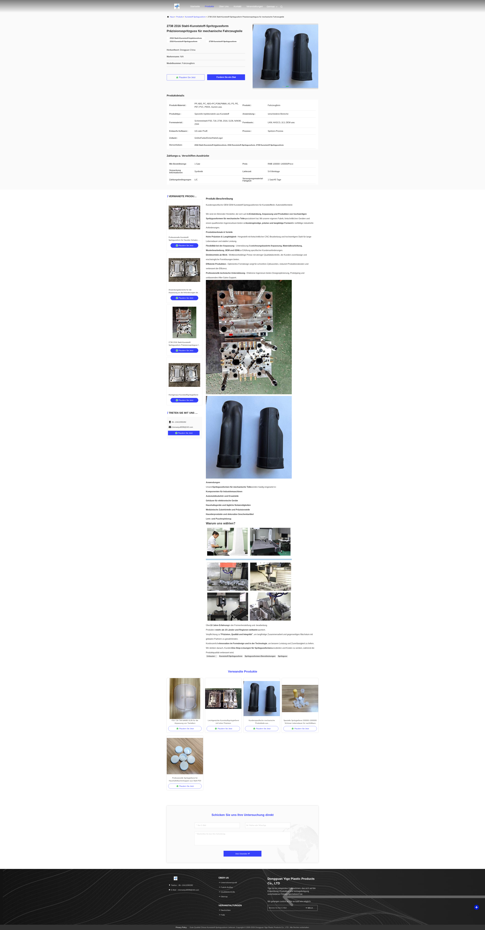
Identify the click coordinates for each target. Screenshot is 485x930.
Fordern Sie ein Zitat (226, 77)
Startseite (195, 6)
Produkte (209, 6)
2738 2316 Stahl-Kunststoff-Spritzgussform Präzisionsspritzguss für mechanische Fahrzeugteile (184, 345)
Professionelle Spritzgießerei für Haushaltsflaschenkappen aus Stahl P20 (185, 779)
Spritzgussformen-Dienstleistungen (260, 656)
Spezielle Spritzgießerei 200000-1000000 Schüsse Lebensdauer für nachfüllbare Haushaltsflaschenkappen (300, 722)
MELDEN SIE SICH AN (311, 908)
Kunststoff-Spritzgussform (195, 17)
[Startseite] (177, 6)
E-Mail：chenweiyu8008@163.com (185, 890)
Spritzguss (282, 656)
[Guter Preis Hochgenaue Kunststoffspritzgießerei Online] (184, 375)
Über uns (224, 6)
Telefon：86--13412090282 (182, 885)
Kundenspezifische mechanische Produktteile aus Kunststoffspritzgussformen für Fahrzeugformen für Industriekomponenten (262, 722)
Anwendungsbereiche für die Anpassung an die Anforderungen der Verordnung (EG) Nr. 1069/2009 (184, 292)
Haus (172, 17)
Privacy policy (181, 927)
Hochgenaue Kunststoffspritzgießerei (183, 395)
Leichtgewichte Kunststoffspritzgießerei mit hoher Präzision (223, 721)
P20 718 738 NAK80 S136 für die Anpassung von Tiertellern (185, 721)
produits (179, 17)
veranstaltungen (254, 6)
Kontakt (237, 6)
